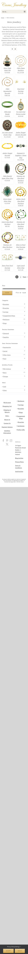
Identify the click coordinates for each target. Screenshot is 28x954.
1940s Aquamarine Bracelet (7, 91)
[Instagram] (11, 440)
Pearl (4, 359)
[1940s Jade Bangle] (7, 100)
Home (2, 17)
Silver (5, 390)
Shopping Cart (7, 406)
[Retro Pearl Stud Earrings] (7, 254)
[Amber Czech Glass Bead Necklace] (21, 187)
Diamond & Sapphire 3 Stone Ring (20, 155)
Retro (4, 373)
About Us (7, 420)
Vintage (5, 376)
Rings (5, 323)
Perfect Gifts (21, 430)
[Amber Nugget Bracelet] (7, 141)
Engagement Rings (9, 316)
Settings (17, 947)
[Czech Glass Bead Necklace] (7, 210)
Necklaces (6, 319)
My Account (7, 403)
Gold (4, 387)
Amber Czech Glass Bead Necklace (20, 201)
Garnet (5, 351)
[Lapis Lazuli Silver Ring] (21, 254)
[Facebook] (3, 440)
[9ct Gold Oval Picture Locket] (21, 100)
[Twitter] (7, 444)
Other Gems (7, 355)
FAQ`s (7, 416)
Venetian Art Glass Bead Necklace (21, 178)
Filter (7, 293)
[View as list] (15, 49)
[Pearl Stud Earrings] (21, 77)
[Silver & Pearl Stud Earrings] (21, 233)
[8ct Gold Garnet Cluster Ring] (7, 120)
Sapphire (6, 337)
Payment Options (7, 427)
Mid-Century (7, 369)
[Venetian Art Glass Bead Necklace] (21, 164)
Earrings (5, 312)
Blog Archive (19, 458)
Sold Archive (19, 471)
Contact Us (7, 423)
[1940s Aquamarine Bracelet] (7, 77)
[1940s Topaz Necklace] (21, 56)
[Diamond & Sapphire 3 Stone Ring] (21, 141)
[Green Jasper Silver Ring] (7, 187)
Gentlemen (20, 426)
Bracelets (6, 304)
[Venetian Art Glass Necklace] (7, 233)
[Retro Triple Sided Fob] (7, 56)
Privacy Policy (19, 462)
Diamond (6, 333)
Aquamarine (7, 347)
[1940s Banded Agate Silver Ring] (7, 164)
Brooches (6, 308)
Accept (8, 951)
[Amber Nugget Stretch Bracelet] (21, 120)
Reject (20, 951)
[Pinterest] (7, 440)
